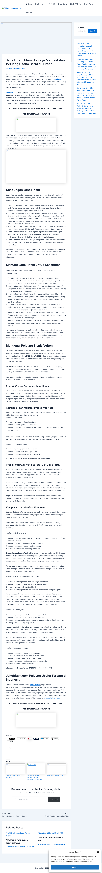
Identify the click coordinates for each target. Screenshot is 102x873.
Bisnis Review (89, 4)
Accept (74, 867)
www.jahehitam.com (52, 698)
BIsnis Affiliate (75, 4)
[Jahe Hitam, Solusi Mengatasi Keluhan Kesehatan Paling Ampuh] (36, 768)
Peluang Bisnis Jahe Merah (56, 775)
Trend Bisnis (62, 4)
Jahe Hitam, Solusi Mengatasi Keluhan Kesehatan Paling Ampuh (35, 777)
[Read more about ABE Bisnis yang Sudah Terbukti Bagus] (20, 834)
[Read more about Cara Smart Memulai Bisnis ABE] (50, 833)
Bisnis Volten (35, 685)
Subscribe (54, 799)
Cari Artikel (80, 27)
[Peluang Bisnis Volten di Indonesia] (15, 768)
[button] (98, 852)
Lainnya (29, 12)
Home (29, 4)
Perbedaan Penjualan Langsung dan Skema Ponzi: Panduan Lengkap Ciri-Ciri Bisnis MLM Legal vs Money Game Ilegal (86, 64)
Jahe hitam (56, 79)
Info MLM (51, 4)
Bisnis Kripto (40, 4)
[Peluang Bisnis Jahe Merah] (56, 768)
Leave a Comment (12, 847)
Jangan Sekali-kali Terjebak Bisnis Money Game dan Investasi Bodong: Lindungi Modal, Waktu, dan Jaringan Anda (87, 108)
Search (92, 31)
